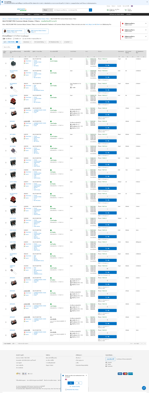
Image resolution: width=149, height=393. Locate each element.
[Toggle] (3, 38)
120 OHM (36, 111)
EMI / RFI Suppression (26, 18)
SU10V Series (37, 178)
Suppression (37, 137)
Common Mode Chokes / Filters (41, 18)
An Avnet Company (20, 386)
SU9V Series (37, 166)
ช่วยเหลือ (119, 6)
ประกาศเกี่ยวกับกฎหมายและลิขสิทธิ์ (35, 380)
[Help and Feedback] (144, 388)
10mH (98, 24)
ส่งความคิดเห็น (19, 365)
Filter (35, 85)
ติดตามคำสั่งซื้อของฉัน (51, 357)
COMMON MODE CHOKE (40, 110)
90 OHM (36, 124)
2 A (34, 188)
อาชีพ (77, 362)
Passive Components (13, 18)
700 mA (35, 165)
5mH (93, 24)
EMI (35, 86)
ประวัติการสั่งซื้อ (50, 360)
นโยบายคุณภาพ (79, 360)
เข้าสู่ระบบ (111, 9)
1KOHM (35, 333)
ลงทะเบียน (117, 9)
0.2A (35, 321)
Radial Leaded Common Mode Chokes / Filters (14, 31)
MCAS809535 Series (39, 90)
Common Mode (37, 62)
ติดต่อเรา (113, 6)
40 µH (35, 150)
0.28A (35, 282)
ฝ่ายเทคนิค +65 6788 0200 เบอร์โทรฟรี (26, 360)
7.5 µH (35, 63)
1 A (34, 225)
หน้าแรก (4, 18)
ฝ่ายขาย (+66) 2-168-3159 (22, 357)
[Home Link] (22, 10)
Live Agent (19, 362)
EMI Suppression (38, 270)
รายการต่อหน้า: (7, 343)
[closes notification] (147, 2)
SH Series (36, 65)
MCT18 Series (37, 102)
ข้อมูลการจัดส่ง (49, 365)
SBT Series (36, 141)
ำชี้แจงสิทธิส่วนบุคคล (21, 380)
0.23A (35, 334)
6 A (34, 76)
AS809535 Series (38, 274)
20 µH (35, 271)
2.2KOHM (36, 320)
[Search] (90, 10)
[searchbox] (71, 10)
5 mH (35, 75)
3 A (34, 64)
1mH (86, 24)
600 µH (35, 187)
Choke (35, 60)
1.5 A (35, 176)
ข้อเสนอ (108, 6)
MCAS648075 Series (39, 260)
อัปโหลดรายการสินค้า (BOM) (117, 14)
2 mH (35, 235)
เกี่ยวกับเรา (78, 357)
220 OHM (36, 307)
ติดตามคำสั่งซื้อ (126, 6)
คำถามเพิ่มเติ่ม (19, 367)
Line (35, 269)
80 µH (35, 138)
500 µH (35, 223)
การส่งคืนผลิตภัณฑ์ (50, 362)
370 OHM (36, 281)
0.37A (35, 112)
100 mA (35, 248)
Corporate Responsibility (82, 365)
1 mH (35, 99)
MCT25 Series (37, 77)
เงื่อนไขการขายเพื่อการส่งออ (50, 380)
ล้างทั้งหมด (24, 36)
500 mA (36, 89)
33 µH (35, 87)
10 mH (35, 198)
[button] (20, 14)
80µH (90, 24)
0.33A (35, 125)
